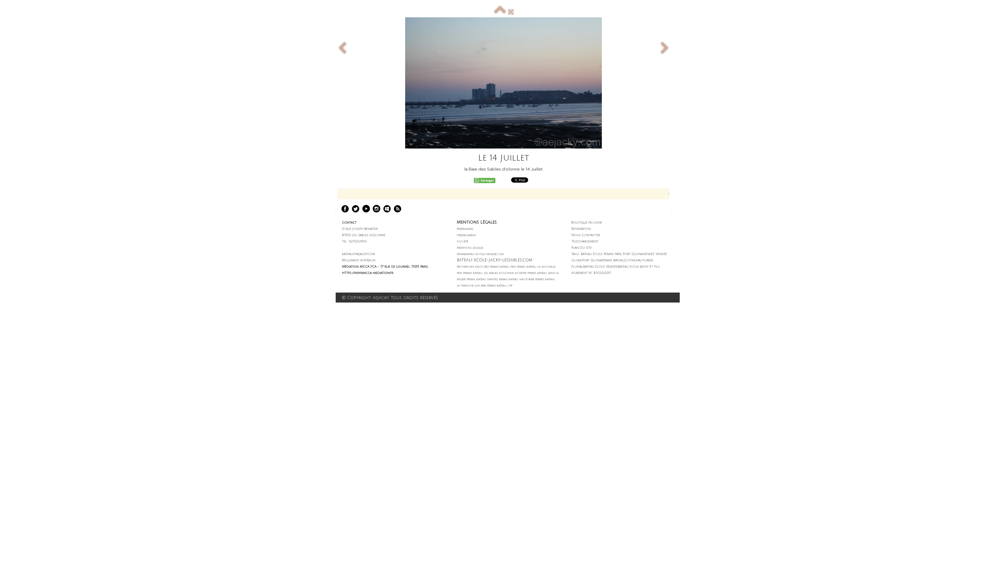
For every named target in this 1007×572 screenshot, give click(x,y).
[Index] (500, 12)
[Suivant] (664, 48)
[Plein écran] (510, 12)
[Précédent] (342, 48)
